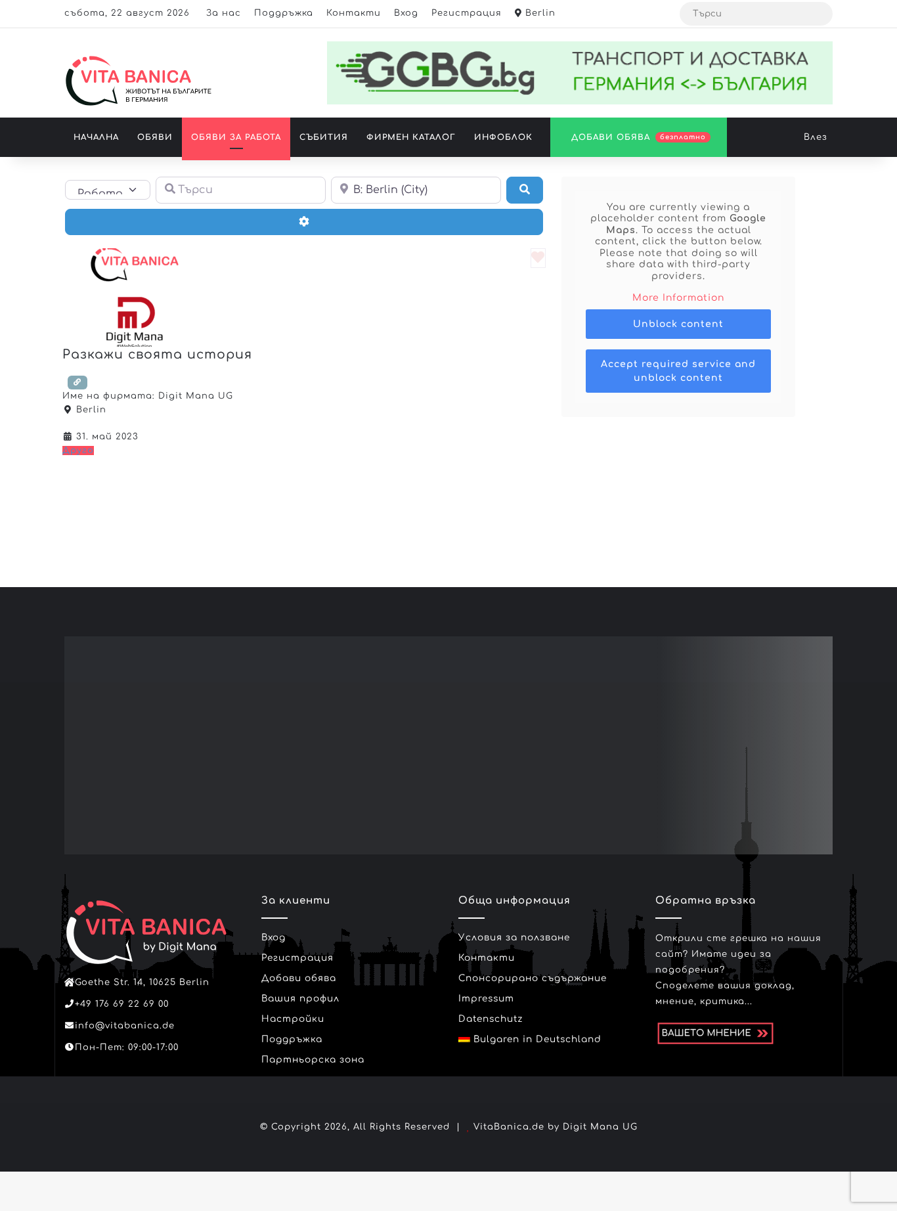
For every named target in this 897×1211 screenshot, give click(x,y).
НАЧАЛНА (96, 137)
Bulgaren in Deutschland (536, 1039)
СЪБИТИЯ (323, 137)
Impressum (486, 998)
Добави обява (298, 978)
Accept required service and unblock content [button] (678, 371)
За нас (223, 13)
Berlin (539, 13)
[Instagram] (104, 1072)
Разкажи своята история (157, 354)
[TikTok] (119, 1072)
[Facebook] (72, 1072)
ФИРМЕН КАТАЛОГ (411, 137)
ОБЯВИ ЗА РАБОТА (236, 137)
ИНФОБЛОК (503, 137)
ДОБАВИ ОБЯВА (637, 137)
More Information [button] (678, 298)
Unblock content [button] (678, 324)
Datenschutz (490, 1019)
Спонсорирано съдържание (532, 978)
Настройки (292, 1019)
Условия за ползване (514, 937)
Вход (406, 13)
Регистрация (466, 13)
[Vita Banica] (137, 81)
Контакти (353, 13)
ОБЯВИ (155, 137)
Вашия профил (300, 998)
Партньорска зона (312, 1060)
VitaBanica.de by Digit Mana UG (555, 1127)
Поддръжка (283, 13)
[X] (88, 1072)
